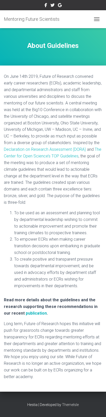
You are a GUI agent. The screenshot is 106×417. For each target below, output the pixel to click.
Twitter (52, 6)
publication (36, 313)
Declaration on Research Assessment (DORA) (45, 149)
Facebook (46, 6)
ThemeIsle (70, 405)
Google (60, 6)
